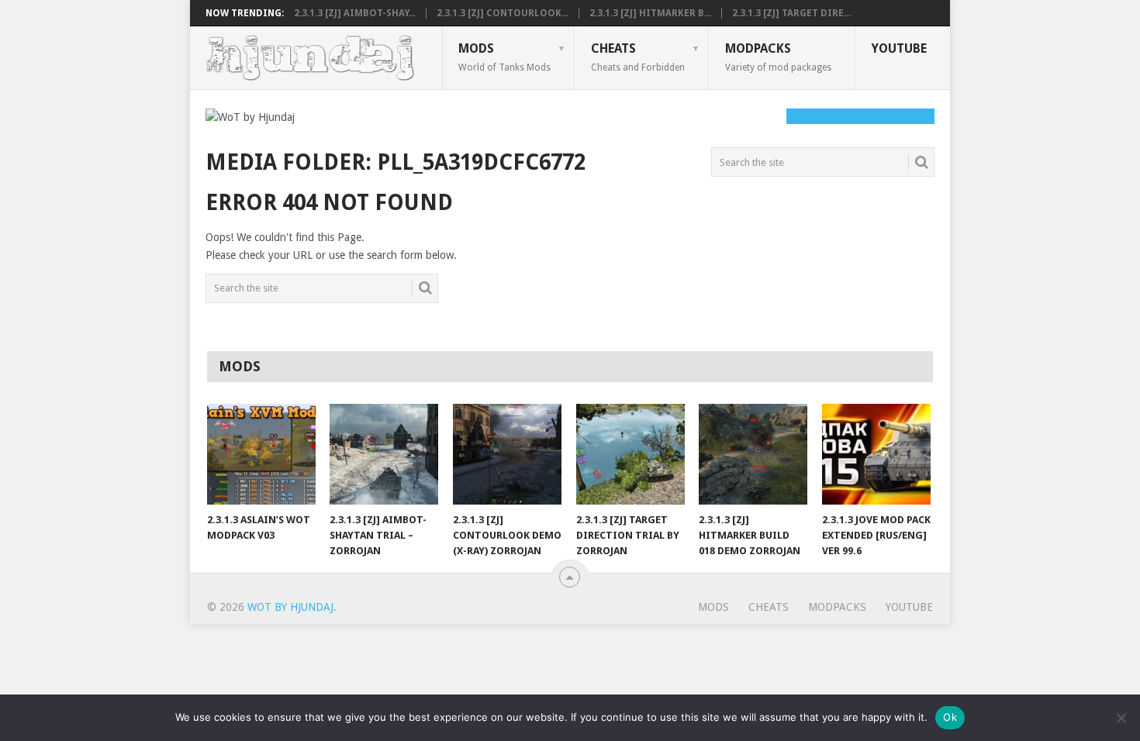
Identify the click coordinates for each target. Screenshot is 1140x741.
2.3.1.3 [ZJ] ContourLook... (502, 13)
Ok (950, 717)
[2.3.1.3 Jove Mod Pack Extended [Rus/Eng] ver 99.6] (876, 454)
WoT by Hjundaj (290, 607)
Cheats (638, 56)
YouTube (899, 48)
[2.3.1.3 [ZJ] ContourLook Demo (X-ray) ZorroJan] (507, 454)
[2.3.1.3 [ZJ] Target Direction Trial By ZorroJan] (630, 454)
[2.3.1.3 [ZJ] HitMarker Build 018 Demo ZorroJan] (753, 454)
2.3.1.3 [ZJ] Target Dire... (791, 13)
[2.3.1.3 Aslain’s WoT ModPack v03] (261, 454)
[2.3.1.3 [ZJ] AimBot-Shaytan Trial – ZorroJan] (384, 454)
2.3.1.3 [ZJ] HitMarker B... (650, 13)
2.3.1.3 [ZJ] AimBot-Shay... (355, 13)
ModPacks (778, 56)
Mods (504, 56)
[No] (1120, 717)
